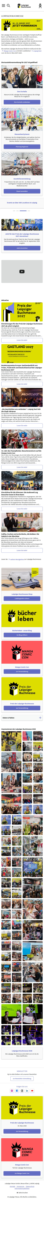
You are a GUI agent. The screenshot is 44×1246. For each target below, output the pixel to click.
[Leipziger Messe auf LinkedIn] (27, 1091)
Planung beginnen (22, 147)
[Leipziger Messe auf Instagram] (12, 1091)
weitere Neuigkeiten (17, 559)
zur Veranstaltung (22, 671)
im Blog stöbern (22, 635)
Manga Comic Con (10, 51)
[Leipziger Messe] (40, 6)
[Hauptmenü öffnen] (3, 6)
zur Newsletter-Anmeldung (22, 1079)
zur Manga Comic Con (22, 1173)
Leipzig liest (37, 51)
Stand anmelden (22, 191)
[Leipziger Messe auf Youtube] (32, 1091)
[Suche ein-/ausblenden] (8, 6)
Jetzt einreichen (22, 248)
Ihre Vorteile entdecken (22, 102)
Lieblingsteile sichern (22, 598)
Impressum (20, 1186)
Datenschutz (30, 1186)
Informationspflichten (22, 1188)
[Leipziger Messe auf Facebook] (17, 1091)
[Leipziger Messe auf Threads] (22, 1091)
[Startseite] (24, 5)
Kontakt (12, 1186)
